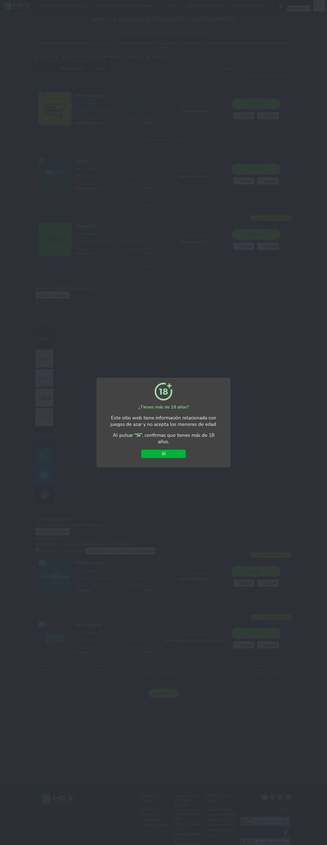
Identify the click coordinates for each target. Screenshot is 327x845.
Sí (164, 453)
